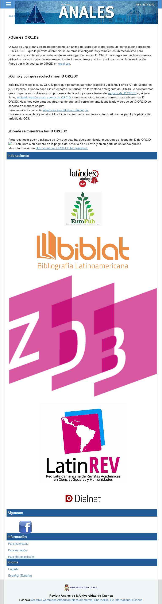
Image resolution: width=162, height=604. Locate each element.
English (13, 569)
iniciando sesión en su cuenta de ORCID (44, 97)
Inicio (11, 16)
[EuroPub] (83, 225)
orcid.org (64, 63)
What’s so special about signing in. (66, 110)
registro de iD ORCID (122, 93)
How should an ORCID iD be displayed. (62, 148)
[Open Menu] (8, 4)
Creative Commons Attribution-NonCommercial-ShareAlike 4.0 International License (86, 599)
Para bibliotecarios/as (21, 556)
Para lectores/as (18, 543)
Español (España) (20, 575)
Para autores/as (18, 550)
